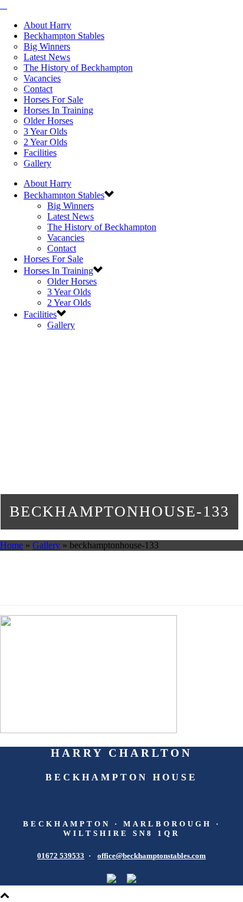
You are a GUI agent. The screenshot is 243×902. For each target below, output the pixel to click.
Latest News (47, 57)
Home (11, 545)
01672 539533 (60, 855)
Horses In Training (58, 110)
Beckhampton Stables (64, 36)
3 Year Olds (45, 131)
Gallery (37, 163)
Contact (38, 89)
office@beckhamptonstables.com (151, 855)
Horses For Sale (53, 99)
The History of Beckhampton (78, 68)
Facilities (40, 153)
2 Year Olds (45, 142)
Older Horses (48, 121)
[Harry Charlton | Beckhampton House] (3, 5)
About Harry (47, 25)
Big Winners (47, 46)
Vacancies (42, 78)
